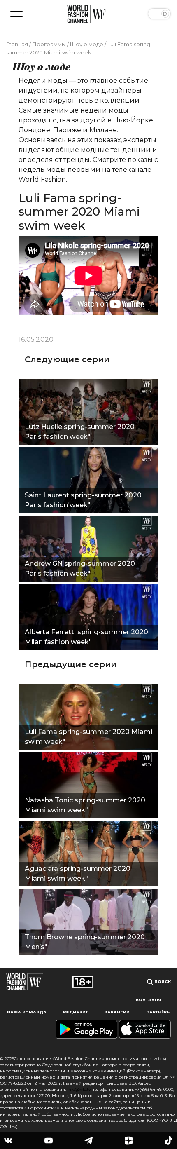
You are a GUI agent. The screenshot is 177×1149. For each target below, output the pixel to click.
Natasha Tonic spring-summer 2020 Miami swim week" (85, 805)
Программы (49, 44)
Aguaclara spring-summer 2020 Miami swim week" (77, 873)
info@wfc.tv (79, 1089)
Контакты (148, 999)
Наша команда (27, 1012)
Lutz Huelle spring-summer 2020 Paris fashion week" (80, 432)
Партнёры (158, 1012)
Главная (17, 44)
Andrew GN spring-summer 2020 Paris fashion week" (80, 568)
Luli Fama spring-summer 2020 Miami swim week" (88, 737)
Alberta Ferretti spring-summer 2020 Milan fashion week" (86, 637)
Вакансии (117, 1012)
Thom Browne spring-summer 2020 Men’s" (85, 942)
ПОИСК (162, 981)
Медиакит (75, 1012)
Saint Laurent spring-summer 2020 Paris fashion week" (83, 500)
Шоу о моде (86, 44)
